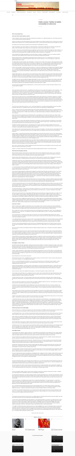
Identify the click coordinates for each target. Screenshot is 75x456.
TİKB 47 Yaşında (41, 429)
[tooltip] (32, 413)
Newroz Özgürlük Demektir (30, 429)
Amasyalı (13, 429)
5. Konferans (40, 19)
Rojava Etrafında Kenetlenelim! (56, 429)
